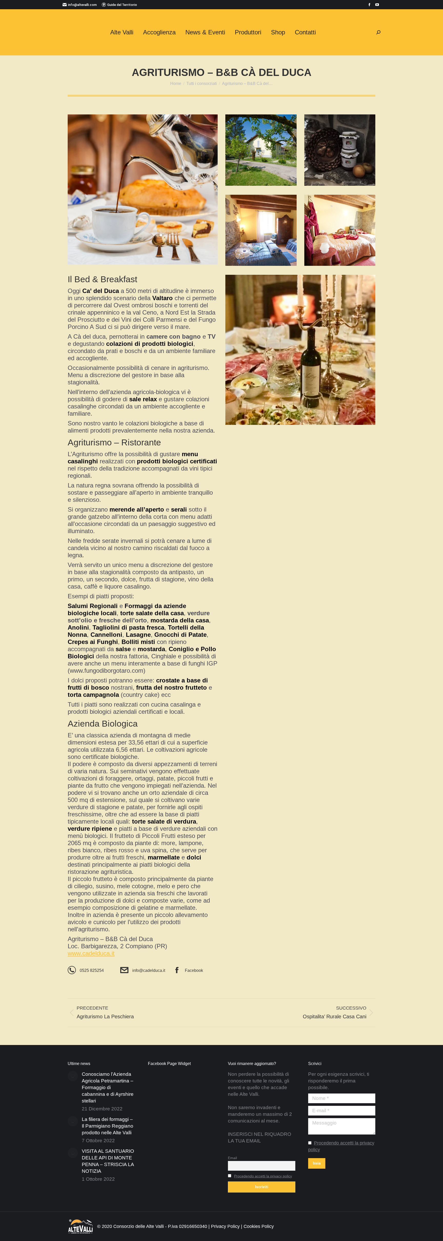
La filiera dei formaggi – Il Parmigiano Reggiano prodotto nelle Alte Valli (107, 1126)
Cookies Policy (259, 1226)
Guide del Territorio (122, 5)
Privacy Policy (225, 1226)
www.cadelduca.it (91, 953)
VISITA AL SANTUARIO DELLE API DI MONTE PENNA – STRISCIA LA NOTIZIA (108, 1161)
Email (232, 1158)
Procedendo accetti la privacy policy (263, 1176)
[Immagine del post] (73, 1076)
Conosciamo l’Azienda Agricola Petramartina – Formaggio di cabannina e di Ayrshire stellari (108, 1087)
